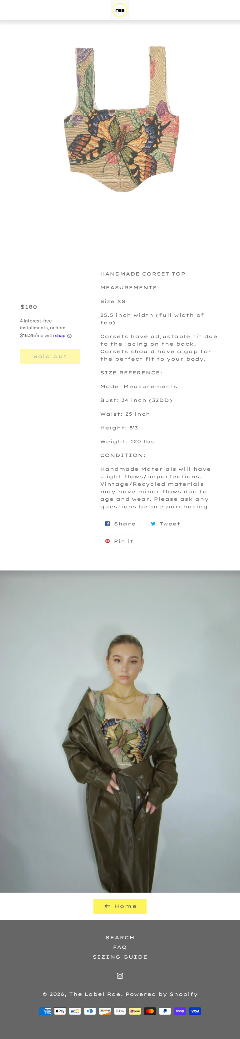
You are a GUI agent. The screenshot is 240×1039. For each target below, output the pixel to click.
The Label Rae (95, 994)
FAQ (120, 947)
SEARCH (120, 937)
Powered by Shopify (161, 994)
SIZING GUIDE (120, 957)
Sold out (50, 356)
